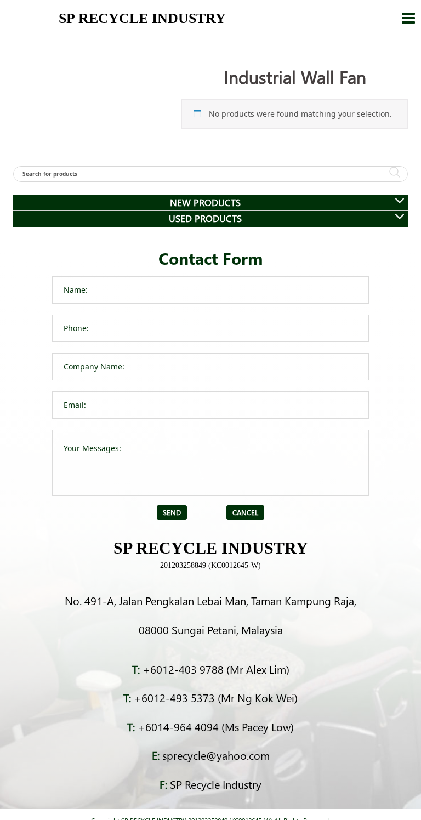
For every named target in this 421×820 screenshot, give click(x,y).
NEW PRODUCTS (205, 202)
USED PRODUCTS (205, 218)
